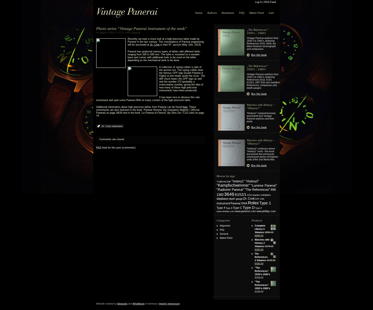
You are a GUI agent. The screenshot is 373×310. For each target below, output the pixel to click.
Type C (237, 207)
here (185, 106)
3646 (229, 194)
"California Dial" (224, 181)
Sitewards (122, 303)
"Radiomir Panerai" (230, 189)
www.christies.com (225, 211)
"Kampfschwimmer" (233, 185)
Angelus (256, 195)
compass (266, 195)
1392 (220, 195)
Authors (212, 12)
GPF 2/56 (259, 199)
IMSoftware (139, 303)
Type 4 (221, 207)
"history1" (238, 181)
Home (198, 12)
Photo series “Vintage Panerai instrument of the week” (141, 28)
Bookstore (228, 12)
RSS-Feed (270, 2)
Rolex (253, 202)
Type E (258, 208)
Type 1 (265, 203)
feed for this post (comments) (115, 147)
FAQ (241, 12)
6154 (249, 195)
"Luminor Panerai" (264, 185)
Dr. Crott (106, 126)
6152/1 (241, 194)
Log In (258, 2)
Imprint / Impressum (169, 303)
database (222, 198)
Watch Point (256, 12)
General (136, 32)
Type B (229, 208)
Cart (271, 12)
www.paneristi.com (245, 211)
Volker (102, 32)
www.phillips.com (266, 211)
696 (273, 189)
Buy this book (259, 55)
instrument (117, 126)
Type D (249, 207)
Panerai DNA (239, 203)
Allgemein (225, 225)
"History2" (252, 181)
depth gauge (236, 198)
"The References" (257, 189)
